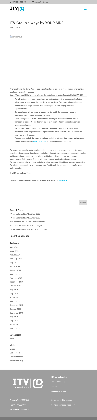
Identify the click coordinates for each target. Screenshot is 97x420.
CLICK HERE (63, 181)
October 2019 (15, 286)
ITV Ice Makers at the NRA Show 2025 (25, 218)
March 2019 (14, 301)
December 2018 (16, 305)
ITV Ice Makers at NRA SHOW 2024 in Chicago (28, 229)
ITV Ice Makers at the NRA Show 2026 (25, 214)
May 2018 (14, 321)
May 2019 (14, 294)
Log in (12, 349)
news (12, 339)
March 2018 (14, 328)
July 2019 (14, 290)
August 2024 (15, 255)
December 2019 (16, 282)
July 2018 (14, 317)
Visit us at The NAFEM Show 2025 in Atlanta (27, 222)
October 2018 (15, 309)
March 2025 (14, 251)
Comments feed (16, 357)
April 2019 (14, 297)
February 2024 (16, 259)
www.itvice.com (39, 142)
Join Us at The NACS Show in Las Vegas (26, 226)
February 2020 (16, 278)
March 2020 (14, 274)
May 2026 (14, 247)
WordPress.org (16, 361)
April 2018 (14, 325)
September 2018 (16, 313)
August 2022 (15, 266)
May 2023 (14, 263)
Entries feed (15, 353)
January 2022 (15, 270)
